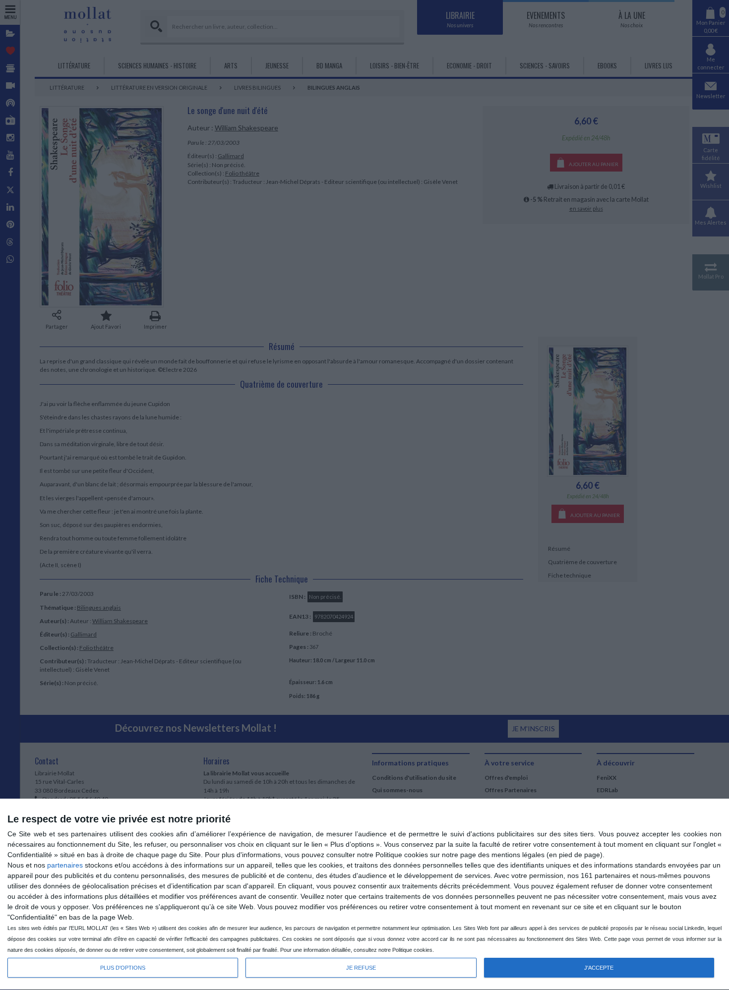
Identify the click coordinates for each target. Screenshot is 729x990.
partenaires (65, 865)
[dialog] (364, 894)
